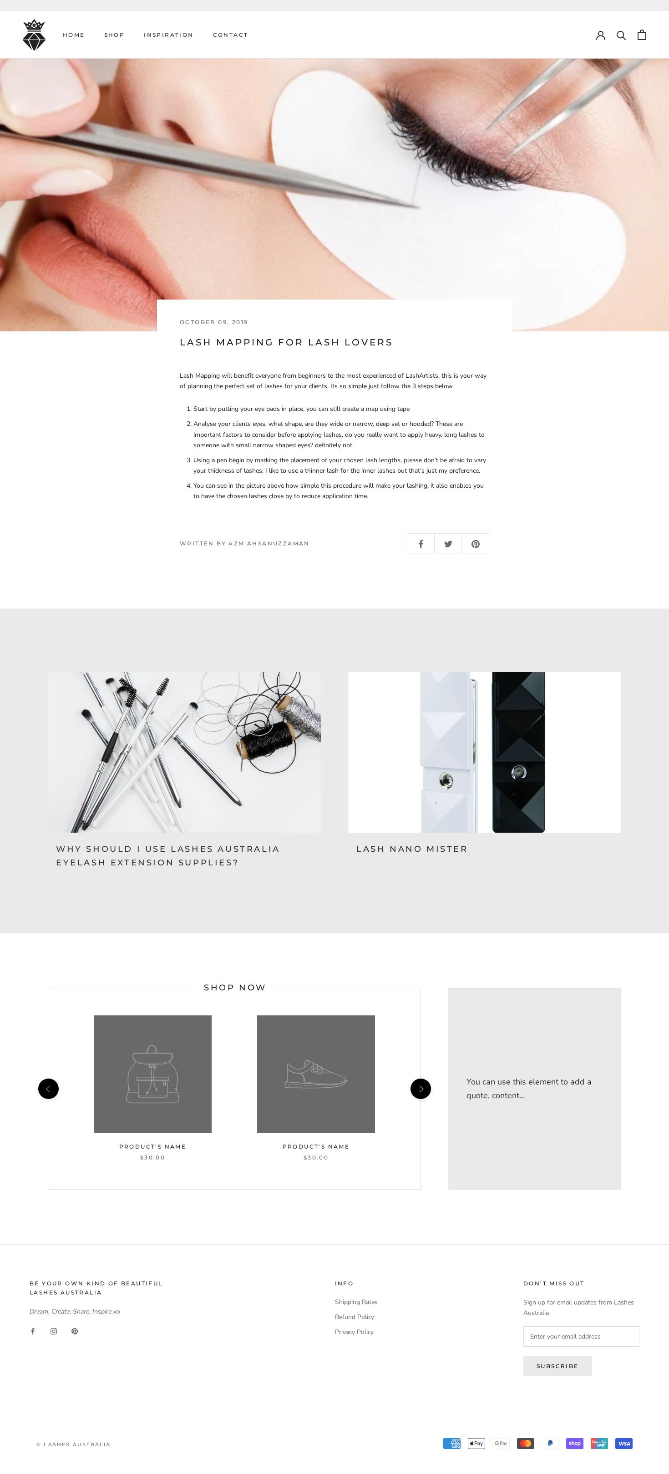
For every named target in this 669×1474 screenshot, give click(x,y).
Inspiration (168, 34)
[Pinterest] (74, 1331)
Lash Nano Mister (412, 849)
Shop (114, 34)
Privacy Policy (354, 1332)
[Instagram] (54, 1331)
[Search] (621, 35)
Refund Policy (354, 1317)
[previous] (48, 1089)
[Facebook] (33, 1331)
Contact (230, 34)
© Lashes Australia (73, 1444)
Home (74, 34)
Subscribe (558, 1366)
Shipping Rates (356, 1302)
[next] (420, 1089)
